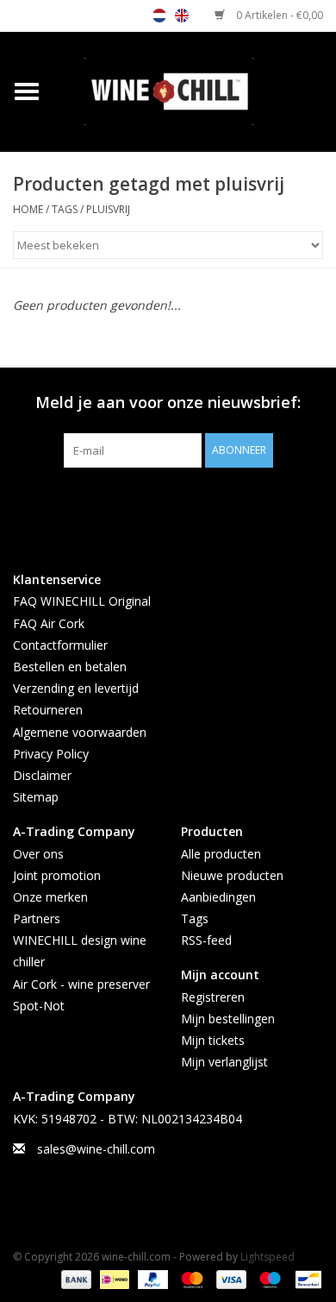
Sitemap (36, 797)
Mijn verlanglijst (224, 1062)
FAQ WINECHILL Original (82, 601)
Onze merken (50, 897)
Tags (65, 209)
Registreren (213, 997)
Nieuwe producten (232, 875)
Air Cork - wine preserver (81, 984)
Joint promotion (57, 875)
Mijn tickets (213, 1040)
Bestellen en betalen (70, 666)
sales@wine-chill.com (96, 1149)
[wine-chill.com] (194, 90)
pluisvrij (108, 209)
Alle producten (221, 854)
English (182, 15)
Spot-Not (39, 1005)
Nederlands (159, 15)
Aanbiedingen (218, 897)
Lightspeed (267, 1256)
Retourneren (48, 709)
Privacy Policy (51, 753)
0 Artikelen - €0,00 (278, 15)
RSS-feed (206, 940)
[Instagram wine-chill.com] (199, 503)
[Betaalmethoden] (74, 1278)
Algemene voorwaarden (79, 732)
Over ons (38, 854)
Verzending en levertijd (76, 688)
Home (28, 209)
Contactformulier (60, 645)
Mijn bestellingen (228, 1018)
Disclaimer (42, 775)
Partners (36, 918)
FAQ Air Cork (48, 623)
